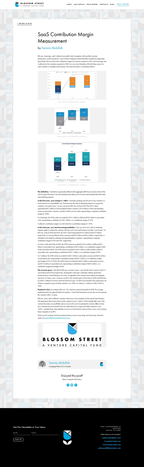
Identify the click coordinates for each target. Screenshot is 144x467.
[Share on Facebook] (75, 385)
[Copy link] (68, 385)
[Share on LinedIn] (71, 385)
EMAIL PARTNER (123, 4)
